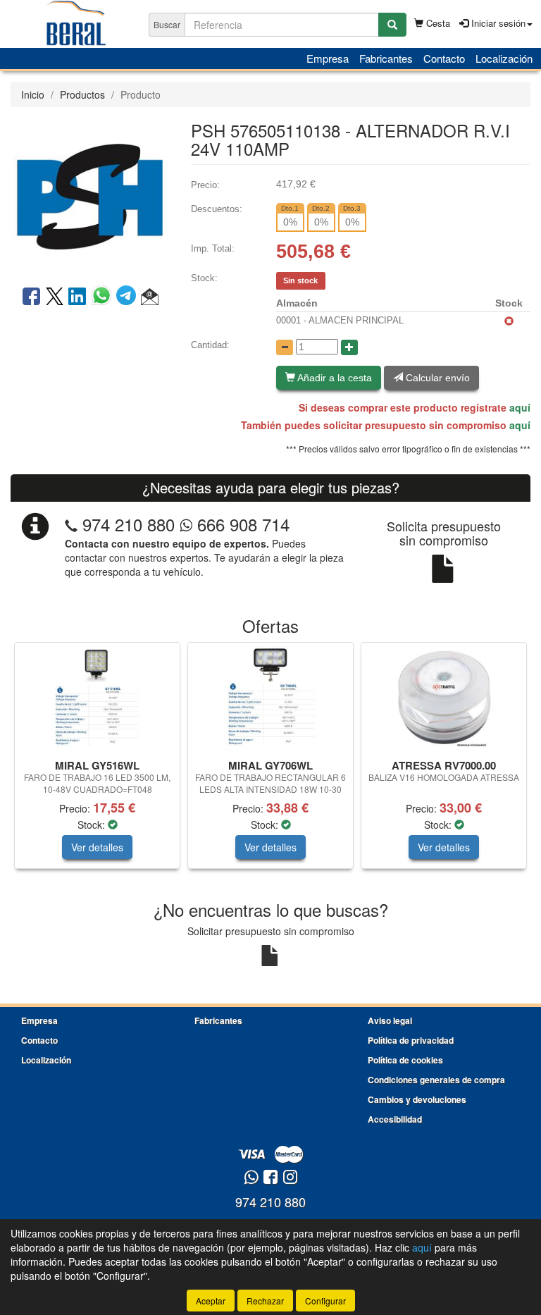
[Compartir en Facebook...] (31, 297)
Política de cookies (405, 1060)
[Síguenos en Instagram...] (290, 1178)
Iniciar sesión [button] (497, 23)
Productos (82, 94)
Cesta (436, 23)
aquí (519, 407)
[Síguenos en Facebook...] (270, 1178)
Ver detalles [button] (97, 847)
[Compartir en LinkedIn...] (77, 297)
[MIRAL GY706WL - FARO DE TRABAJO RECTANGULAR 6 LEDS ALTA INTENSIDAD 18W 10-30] (270, 698)
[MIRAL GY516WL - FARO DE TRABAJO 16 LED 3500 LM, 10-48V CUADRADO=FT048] (97, 698)
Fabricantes (386, 58)
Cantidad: (210, 345)
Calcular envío (436, 377)
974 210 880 (128, 524)
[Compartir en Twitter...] (54, 297)
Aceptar (210, 1301)
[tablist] (270, 762)
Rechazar (265, 1301)
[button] (149, 297)
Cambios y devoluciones (417, 1099)
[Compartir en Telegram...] (128, 297)
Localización (504, 58)
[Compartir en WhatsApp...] (104, 297)
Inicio (32, 94)
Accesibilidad (395, 1119)
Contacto (444, 58)
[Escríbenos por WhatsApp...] (251, 1178)
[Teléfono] (71, 524)
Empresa (327, 58)
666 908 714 (241, 524)
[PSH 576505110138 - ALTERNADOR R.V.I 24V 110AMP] (90, 195)
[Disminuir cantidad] (284, 347)
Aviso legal (390, 1020)
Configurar (325, 1301)
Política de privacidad (411, 1040)
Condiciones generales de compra (436, 1079)
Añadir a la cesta (333, 377)
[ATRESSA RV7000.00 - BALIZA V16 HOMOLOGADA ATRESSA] (444, 698)
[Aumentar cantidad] (349, 347)
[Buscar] (392, 25)
